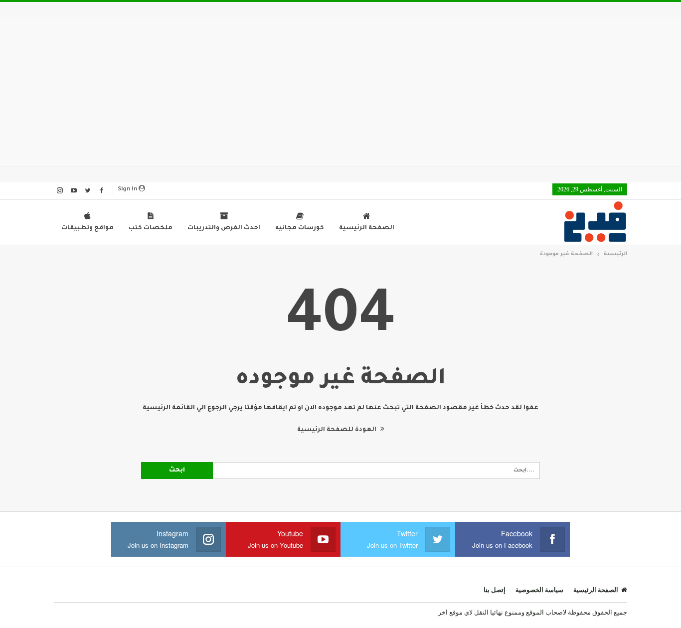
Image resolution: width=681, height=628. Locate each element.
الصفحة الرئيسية (366, 228)
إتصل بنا (495, 590)
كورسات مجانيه (299, 228)
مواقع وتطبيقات (87, 228)
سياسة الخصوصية (539, 590)
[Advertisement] (340, 91)
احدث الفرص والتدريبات (223, 228)
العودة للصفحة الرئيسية (337, 430)
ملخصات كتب (150, 228)
